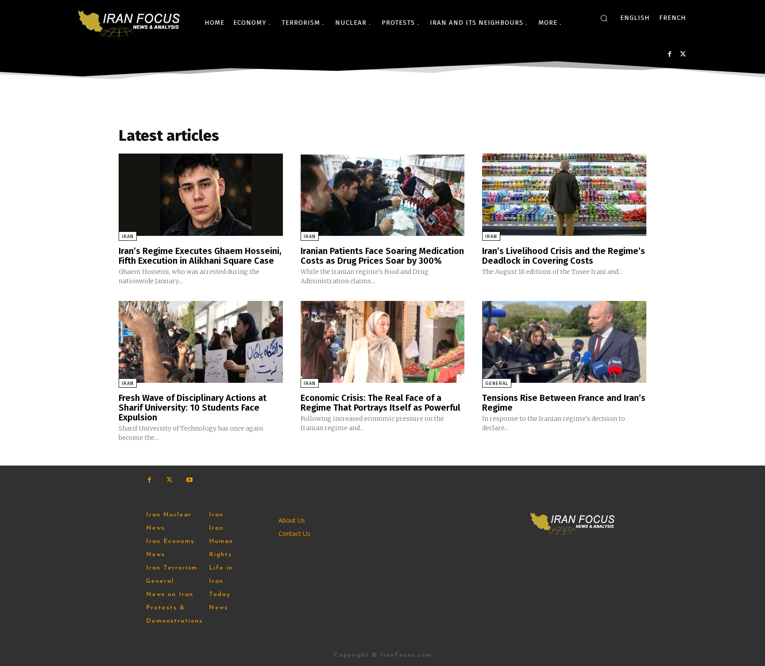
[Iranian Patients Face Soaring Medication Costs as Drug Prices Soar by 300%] (383, 194)
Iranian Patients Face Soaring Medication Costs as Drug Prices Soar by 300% (382, 256)
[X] (683, 54)
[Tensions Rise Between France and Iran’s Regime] (564, 342)
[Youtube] (189, 480)
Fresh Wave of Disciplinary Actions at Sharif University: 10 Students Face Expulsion (193, 408)
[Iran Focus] (129, 22)
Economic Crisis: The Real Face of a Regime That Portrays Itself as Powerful (380, 403)
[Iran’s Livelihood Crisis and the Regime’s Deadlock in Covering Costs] (564, 194)
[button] (604, 18)
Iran (128, 236)
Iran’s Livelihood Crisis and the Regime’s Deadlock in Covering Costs (563, 256)
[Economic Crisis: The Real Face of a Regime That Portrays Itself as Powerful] (383, 342)
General (496, 383)
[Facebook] (669, 54)
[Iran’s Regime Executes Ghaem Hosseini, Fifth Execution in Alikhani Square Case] (201, 194)
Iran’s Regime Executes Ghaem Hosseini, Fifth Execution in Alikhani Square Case (200, 256)
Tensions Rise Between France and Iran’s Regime (563, 403)
